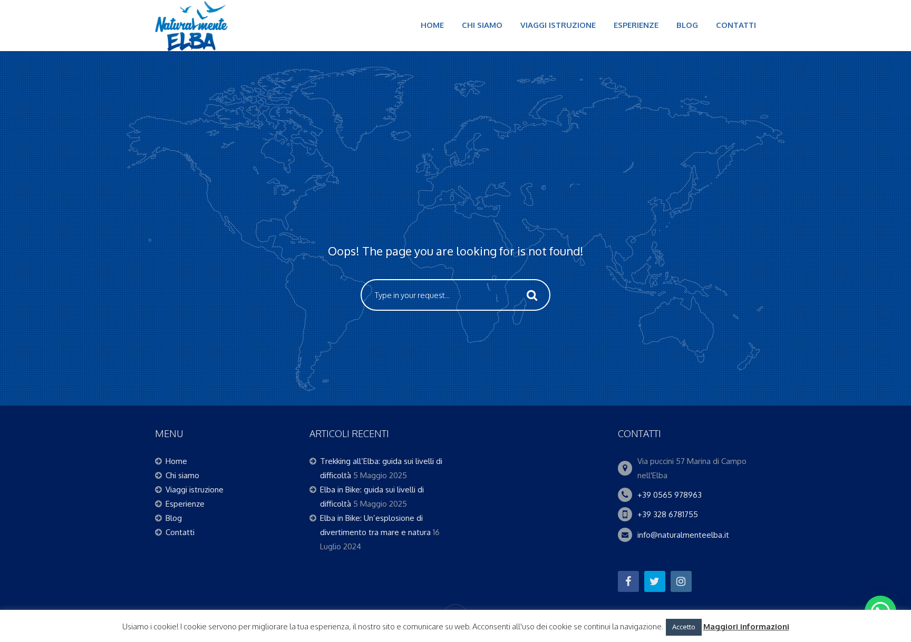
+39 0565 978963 (669, 495)
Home (432, 25)
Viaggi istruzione (558, 25)
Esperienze (636, 25)
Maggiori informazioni (746, 626)
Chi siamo (482, 25)
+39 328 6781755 (667, 514)
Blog (687, 25)
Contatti (736, 25)
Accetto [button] (683, 627)
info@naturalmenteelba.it (683, 535)
